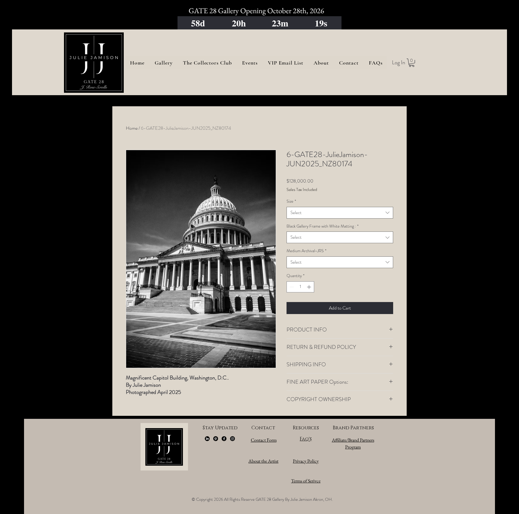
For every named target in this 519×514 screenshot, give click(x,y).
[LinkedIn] (207, 438)
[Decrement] (291, 287)
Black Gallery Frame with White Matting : (323, 226)
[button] (412, 63)
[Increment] (309, 287)
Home (132, 128)
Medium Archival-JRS (306, 251)
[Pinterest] (215, 438)
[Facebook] (224, 438)
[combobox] (340, 213)
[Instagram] (232, 438)
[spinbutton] (300, 287)
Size (291, 201)
